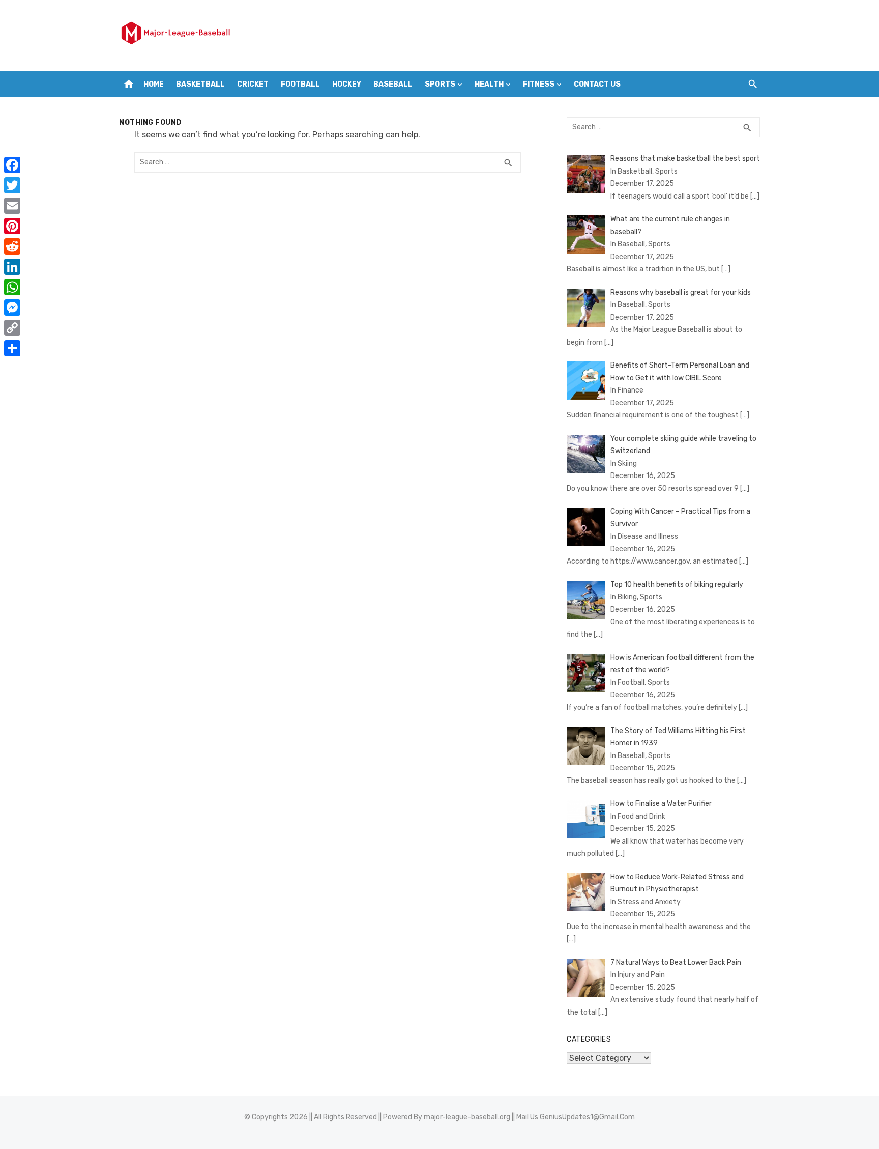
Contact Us (597, 84)
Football (300, 84)
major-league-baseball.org (467, 1117)
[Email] (12, 205)
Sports (440, 84)
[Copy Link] (12, 328)
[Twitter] (12, 185)
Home (153, 84)
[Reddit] (12, 246)
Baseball (393, 84)
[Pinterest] (12, 226)
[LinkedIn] (12, 267)
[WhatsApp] (12, 287)
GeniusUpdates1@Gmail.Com (587, 1117)
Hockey (346, 84)
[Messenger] (12, 307)
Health (489, 84)
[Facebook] (12, 165)
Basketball (200, 84)
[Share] (12, 348)
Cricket (253, 84)
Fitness (538, 84)
